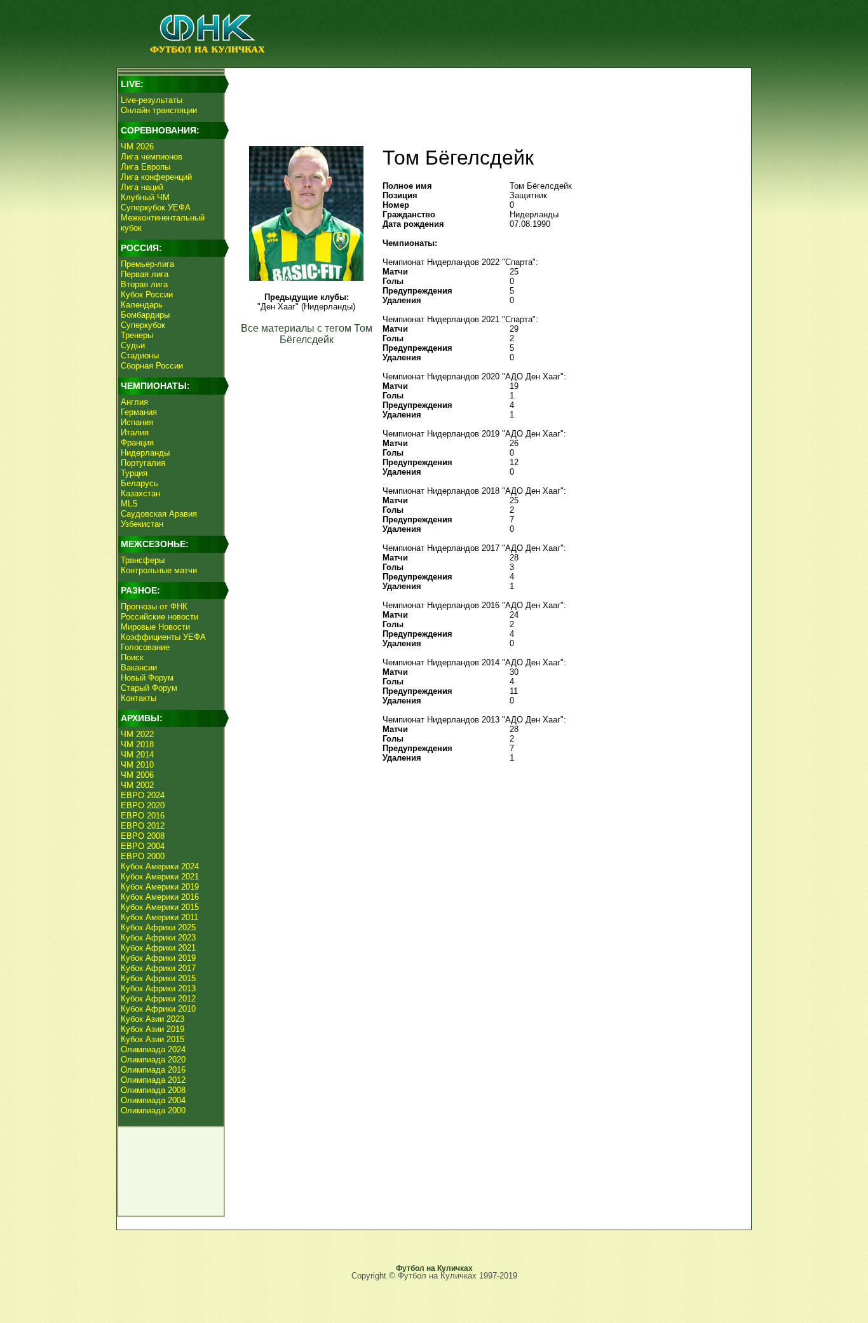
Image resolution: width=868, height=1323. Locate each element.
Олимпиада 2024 (153, 1049)
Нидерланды (145, 453)
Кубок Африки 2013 (158, 988)
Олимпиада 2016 (153, 1070)
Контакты (138, 698)
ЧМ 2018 (137, 744)
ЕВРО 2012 (143, 826)
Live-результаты (151, 100)
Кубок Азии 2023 (152, 1019)
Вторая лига (144, 284)
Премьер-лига (147, 264)
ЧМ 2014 (137, 754)
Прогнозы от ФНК (154, 606)
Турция (134, 473)
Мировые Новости (155, 627)
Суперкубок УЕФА (156, 207)
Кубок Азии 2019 (152, 1029)
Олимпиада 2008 (153, 1090)
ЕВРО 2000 (143, 856)
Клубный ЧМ (145, 197)
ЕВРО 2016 (143, 815)
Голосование (145, 647)
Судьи (133, 345)
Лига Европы (145, 167)
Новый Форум (147, 677)
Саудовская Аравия (159, 514)
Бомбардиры (145, 315)
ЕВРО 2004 (143, 846)
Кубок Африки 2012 (158, 998)
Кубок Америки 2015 (160, 907)
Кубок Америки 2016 (160, 897)
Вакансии (139, 667)
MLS (129, 503)
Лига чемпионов (151, 156)
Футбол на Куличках (434, 1268)
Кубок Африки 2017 (158, 968)
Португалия (143, 463)
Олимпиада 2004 (153, 1100)
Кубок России (147, 294)
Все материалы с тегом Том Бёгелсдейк (306, 334)
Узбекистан (142, 524)
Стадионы (140, 355)
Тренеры (137, 335)
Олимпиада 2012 (153, 1080)
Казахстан (140, 493)
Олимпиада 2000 (153, 1110)
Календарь (142, 304)
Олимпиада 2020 (153, 1059)
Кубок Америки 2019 (160, 887)
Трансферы (143, 560)
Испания (137, 422)
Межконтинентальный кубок (163, 223)
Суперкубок (143, 325)
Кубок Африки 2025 (158, 927)
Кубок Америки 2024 (160, 866)
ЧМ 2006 (137, 775)
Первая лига (144, 274)
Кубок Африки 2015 (158, 978)
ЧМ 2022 (137, 734)
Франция (137, 442)
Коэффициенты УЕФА (163, 637)
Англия (134, 402)
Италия (135, 432)
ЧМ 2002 (137, 785)
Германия (139, 412)
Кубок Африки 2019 (158, 958)
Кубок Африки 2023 (158, 937)
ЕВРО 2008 (143, 836)
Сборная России (152, 365)
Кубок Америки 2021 (160, 876)
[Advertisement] (485, 99)
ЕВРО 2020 (143, 805)
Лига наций (142, 187)
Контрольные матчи (159, 570)
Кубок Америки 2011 (159, 917)
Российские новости (159, 616)
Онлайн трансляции (159, 110)
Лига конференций (156, 177)
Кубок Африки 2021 (158, 948)
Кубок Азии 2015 (152, 1039)
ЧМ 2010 (137, 765)
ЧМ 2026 (137, 146)
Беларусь (139, 483)
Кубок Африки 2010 (158, 1009)
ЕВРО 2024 (143, 795)
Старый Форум (149, 688)
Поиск (132, 657)
